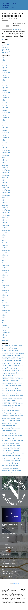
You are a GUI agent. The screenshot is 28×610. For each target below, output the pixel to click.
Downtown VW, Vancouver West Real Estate (12, 387)
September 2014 (6, 294)
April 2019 (4, 204)
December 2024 (6, 92)
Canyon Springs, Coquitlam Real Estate (11, 362)
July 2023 (4, 120)
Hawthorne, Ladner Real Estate (9, 402)
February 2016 (5, 265)
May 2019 (4, 202)
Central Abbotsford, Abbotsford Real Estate (12, 365)
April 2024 (4, 105)
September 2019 (6, 195)
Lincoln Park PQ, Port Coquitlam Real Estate (12, 413)
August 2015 (5, 275)
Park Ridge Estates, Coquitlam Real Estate (12, 435)
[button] (2, 576)
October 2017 (5, 232)
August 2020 (5, 177)
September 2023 (6, 117)
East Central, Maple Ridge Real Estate (11, 392)
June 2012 (4, 335)
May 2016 (4, 260)
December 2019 (6, 190)
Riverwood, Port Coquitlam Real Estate (11, 447)
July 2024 (4, 100)
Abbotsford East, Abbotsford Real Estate (12, 345)
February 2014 (5, 305)
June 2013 (4, 319)
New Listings (5, 47)
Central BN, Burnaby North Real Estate (11, 367)
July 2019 (4, 199)
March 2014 (5, 304)
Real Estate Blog (6, 51)
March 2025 (5, 87)
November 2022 (6, 134)
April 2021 (4, 164)
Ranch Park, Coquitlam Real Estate (10, 443)
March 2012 (5, 340)
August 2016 (5, 255)
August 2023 (5, 119)
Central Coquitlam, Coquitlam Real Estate (12, 368)
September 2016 (6, 254)
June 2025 (4, 82)
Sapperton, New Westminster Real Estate (12, 448)
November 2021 (6, 152)
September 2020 (6, 175)
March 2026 (5, 67)
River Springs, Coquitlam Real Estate (11, 445)
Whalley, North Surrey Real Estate (10, 468)
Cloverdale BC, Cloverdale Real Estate (11, 377)
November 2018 (6, 212)
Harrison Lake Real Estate (8, 400)
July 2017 (4, 237)
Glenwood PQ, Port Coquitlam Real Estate (12, 398)
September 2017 (6, 234)
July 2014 (4, 297)
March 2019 (5, 205)
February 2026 (5, 69)
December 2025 (6, 72)
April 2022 (4, 145)
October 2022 (5, 135)
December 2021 (6, 150)
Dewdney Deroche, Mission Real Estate (11, 385)
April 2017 (4, 242)
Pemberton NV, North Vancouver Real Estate (13, 437)
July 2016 (4, 257)
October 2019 (5, 194)
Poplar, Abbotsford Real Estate (9, 438)
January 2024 (5, 110)
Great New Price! (6, 46)
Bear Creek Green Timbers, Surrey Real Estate (13, 353)
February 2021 (5, 167)
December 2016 (6, 249)
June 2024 (4, 102)
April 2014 (4, 302)
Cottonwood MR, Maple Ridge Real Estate (12, 383)
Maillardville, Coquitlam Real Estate (10, 417)
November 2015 (6, 270)
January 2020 (5, 189)
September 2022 (6, 137)
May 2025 (4, 84)
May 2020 (4, 182)
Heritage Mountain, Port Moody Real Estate (12, 403)
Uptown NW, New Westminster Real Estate (12, 460)
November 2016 (6, 250)
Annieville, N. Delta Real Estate (9, 352)
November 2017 (6, 230)
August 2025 (5, 79)
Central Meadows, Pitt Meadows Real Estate (12, 370)
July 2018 (4, 219)
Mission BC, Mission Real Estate (9, 423)
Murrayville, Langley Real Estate (9, 427)
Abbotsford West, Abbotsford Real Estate (12, 347)
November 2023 (6, 114)
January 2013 (5, 325)
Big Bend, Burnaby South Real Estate (11, 355)
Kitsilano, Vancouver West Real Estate (11, 410)
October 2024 (5, 95)
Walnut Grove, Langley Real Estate (10, 462)
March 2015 (5, 284)
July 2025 (4, 80)
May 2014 (4, 300)
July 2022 (4, 140)
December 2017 (6, 229)
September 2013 (6, 314)
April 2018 (4, 224)
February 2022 (5, 149)
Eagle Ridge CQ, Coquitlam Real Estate (11, 388)
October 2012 (5, 330)
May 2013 (4, 320)
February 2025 (5, 89)
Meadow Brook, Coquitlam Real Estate (11, 420)
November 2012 (6, 329)
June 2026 (4, 62)
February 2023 (5, 129)
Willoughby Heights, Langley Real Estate (11, 470)
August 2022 (5, 139)
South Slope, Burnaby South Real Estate (11, 457)
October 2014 (5, 292)
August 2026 (5, 59)
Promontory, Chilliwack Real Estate (10, 442)
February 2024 (5, 109)
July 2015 (4, 277)
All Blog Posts (5, 44)
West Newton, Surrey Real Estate (10, 465)
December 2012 (6, 327)
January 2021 (5, 169)
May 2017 (4, 240)
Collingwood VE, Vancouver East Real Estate (12, 378)
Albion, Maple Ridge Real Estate (9, 348)
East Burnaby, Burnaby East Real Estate (11, 390)
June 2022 (4, 142)
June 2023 (4, 122)
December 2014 (6, 289)
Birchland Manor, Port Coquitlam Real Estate (13, 357)
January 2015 (5, 287)
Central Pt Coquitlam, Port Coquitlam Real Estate (13, 372)
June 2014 (4, 299)
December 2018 (6, 210)
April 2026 (4, 65)
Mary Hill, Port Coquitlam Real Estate (11, 418)
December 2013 (6, 309)
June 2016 (4, 259)
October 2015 (5, 272)
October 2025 (5, 75)
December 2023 (6, 112)
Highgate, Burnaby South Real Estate (11, 405)
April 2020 (4, 184)
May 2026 (4, 64)
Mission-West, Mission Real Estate (10, 425)
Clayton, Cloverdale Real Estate (9, 375)
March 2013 (5, 324)
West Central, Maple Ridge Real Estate (11, 463)
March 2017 (5, 244)
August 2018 (5, 217)
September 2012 (6, 332)
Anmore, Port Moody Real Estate (10, 350)
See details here (17, 29)
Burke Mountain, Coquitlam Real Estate (11, 360)
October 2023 (5, 115)
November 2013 (6, 310)
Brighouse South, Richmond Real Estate (11, 358)
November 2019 (6, 192)
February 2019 (5, 207)
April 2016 (4, 262)
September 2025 (6, 77)
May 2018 (4, 222)
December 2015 (6, 269)
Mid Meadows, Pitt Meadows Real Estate (11, 422)
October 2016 (5, 252)
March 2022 (5, 147)
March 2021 (5, 165)
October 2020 (5, 174)
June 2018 (4, 220)
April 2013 (4, 322)
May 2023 (4, 124)
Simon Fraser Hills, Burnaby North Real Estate (13, 453)
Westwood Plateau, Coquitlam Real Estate (12, 467)
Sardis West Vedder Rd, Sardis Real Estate (12, 450)
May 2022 (4, 144)
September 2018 (6, 215)
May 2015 (4, 280)
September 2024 (6, 97)
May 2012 (4, 337)
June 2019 (4, 200)
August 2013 (5, 315)
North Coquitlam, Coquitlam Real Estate (11, 432)
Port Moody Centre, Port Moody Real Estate (12, 440)
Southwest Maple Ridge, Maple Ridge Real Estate (14, 458)
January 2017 (5, 247)
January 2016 (5, 267)
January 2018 (5, 227)
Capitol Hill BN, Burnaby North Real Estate (12, 363)
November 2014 (6, 290)
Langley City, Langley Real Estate (10, 412)
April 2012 (4, 339)
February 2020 (5, 187)
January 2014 (5, 307)
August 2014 (5, 295)
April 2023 (4, 125)
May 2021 (4, 162)
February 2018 (5, 225)
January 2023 (5, 130)
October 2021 (5, 154)
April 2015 (4, 282)
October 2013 (5, 312)
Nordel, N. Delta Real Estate (9, 430)
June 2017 (4, 239)
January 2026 (5, 70)
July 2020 (4, 179)
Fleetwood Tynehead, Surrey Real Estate (11, 393)
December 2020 (6, 170)
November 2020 (6, 172)
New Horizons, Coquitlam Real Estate (11, 428)
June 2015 (4, 279)
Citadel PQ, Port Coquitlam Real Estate (11, 373)
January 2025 (5, 90)
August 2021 (5, 157)
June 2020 (4, 180)
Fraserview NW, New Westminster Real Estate (13, 397)
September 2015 (6, 274)
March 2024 (5, 107)
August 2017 (5, 235)
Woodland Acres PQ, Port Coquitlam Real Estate (13, 472)
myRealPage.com (16, 583)
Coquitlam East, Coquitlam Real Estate (11, 380)
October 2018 (5, 214)
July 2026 (4, 60)
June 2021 (4, 160)
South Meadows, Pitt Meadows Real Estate (12, 455)
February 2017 (5, 245)
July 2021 (4, 159)
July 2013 (4, 317)
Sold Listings (5, 52)
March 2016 (5, 264)
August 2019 (5, 197)
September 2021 (6, 155)
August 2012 (5, 334)
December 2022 (6, 132)
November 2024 (6, 94)
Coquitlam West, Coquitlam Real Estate (11, 382)
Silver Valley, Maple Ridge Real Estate (11, 452)
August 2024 (5, 99)
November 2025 (6, 74)
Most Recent (5, 57)
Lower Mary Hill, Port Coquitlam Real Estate (12, 415)
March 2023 (5, 127)
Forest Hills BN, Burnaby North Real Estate (12, 395)
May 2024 (4, 104)
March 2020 (5, 185)
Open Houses (5, 49)
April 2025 (4, 85)
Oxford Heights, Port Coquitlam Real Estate (12, 433)
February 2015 (5, 285)
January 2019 (5, 209)
